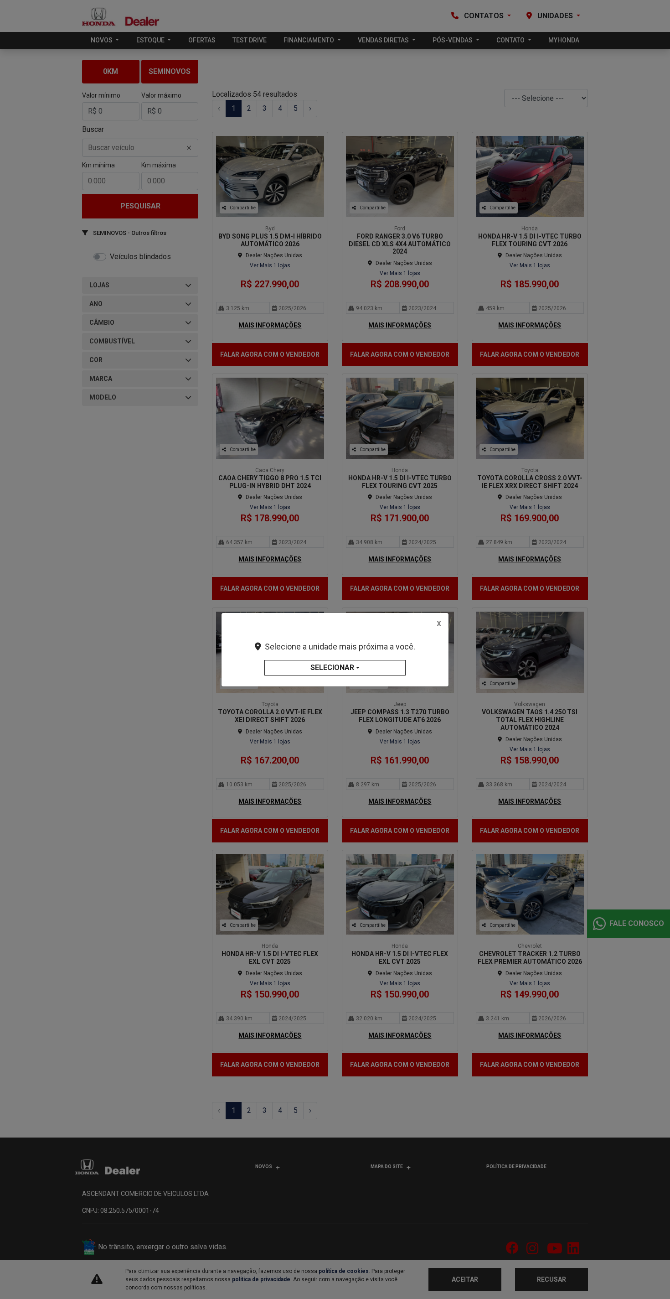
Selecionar (332, 667)
